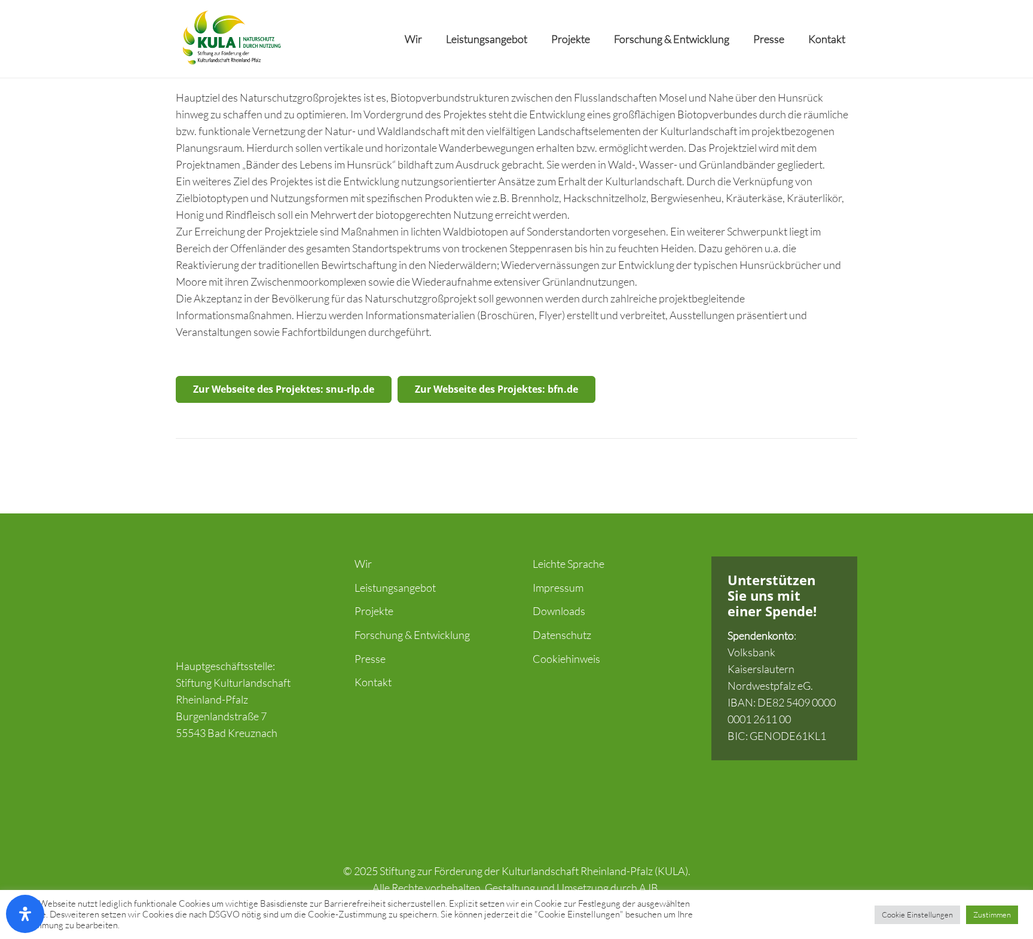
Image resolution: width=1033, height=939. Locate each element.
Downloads (559, 610)
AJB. (650, 887)
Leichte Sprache (568, 563)
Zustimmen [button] (992, 914)
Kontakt (373, 682)
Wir (363, 563)
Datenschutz (562, 634)
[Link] (230, 39)
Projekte (373, 610)
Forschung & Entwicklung (412, 634)
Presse (370, 658)
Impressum (558, 587)
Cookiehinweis (566, 658)
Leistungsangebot (395, 587)
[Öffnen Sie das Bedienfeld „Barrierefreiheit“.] (25, 914)
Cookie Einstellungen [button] (917, 914)
